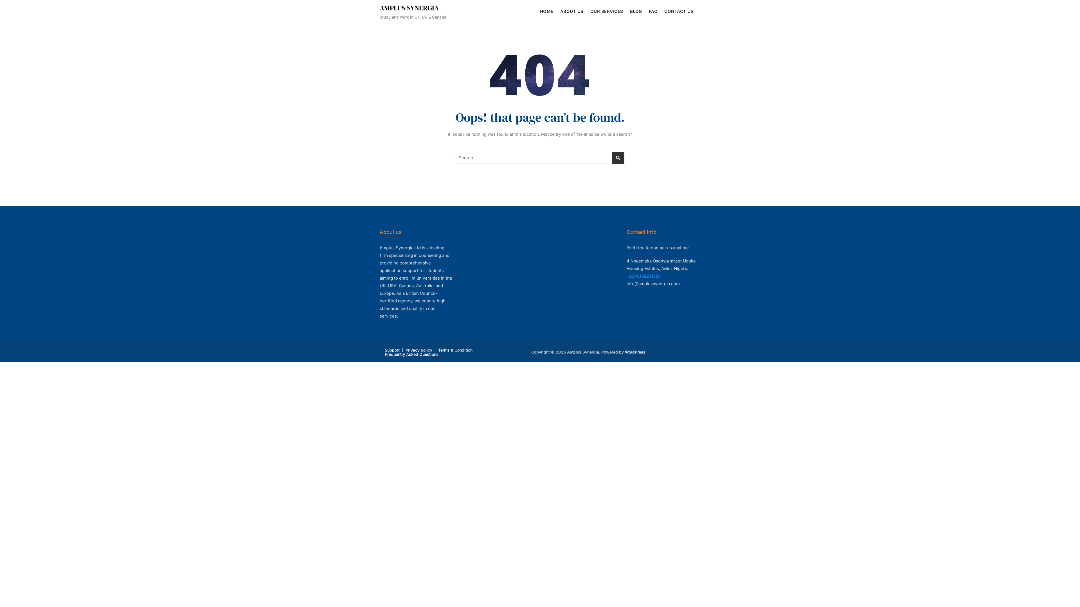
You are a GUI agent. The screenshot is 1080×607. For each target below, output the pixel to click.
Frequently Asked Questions (411, 354)
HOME (547, 11)
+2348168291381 (643, 276)
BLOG (636, 11)
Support (392, 350)
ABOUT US (572, 11)
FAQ (653, 11)
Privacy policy (419, 350)
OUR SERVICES (606, 11)
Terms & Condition (455, 350)
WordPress (635, 352)
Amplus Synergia (409, 8)
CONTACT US (679, 11)
